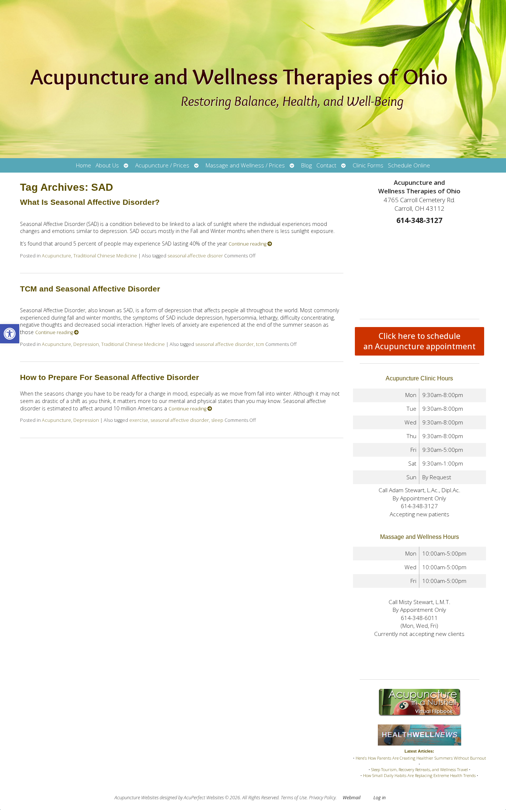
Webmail (351, 797)
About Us (107, 165)
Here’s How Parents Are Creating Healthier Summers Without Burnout (421, 758)
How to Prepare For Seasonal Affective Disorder (109, 377)
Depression (86, 344)
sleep (217, 420)
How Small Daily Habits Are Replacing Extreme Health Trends (419, 775)
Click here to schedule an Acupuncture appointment (419, 341)
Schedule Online (409, 165)
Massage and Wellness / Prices (245, 165)
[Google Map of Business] (419, 270)
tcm (260, 344)
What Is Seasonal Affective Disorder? (90, 202)
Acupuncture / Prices (162, 165)
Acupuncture (56, 256)
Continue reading (248, 244)
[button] (9, 333)
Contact (326, 165)
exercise (138, 420)
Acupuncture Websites (136, 797)
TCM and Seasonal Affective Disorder (90, 288)
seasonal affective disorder (224, 344)
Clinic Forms (368, 165)
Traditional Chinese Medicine (105, 256)
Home (83, 165)
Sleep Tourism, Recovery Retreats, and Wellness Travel (419, 769)
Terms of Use (294, 797)
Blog (306, 165)
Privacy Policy (322, 797)
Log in (379, 797)
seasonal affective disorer (195, 256)
